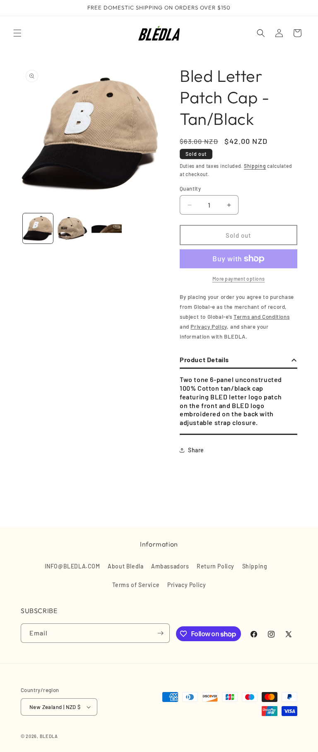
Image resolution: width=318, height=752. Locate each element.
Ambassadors (170, 566)
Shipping (255, 166)
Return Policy (215, 566)
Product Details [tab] (204, 359)
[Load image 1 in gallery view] (38, 228)
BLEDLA (49, 736)
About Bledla (125, 566)
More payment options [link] (238, 279)
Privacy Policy (186, 584)
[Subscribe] (160, 633)
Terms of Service (136, 584)
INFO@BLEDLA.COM (72, 566)
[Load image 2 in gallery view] (72, 228)
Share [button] (196, 450)
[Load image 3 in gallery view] (107, 228)
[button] (17, 33)
